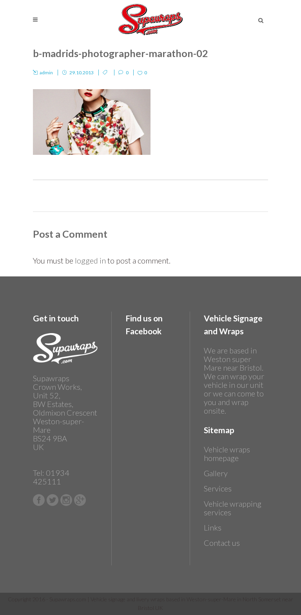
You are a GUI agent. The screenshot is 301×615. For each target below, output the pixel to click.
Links (212, 527)
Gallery (216, 473)
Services (218, 488)
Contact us (222, 542)
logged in (90, 260)
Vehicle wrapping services (232, 507)
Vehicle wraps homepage (227, 453)
